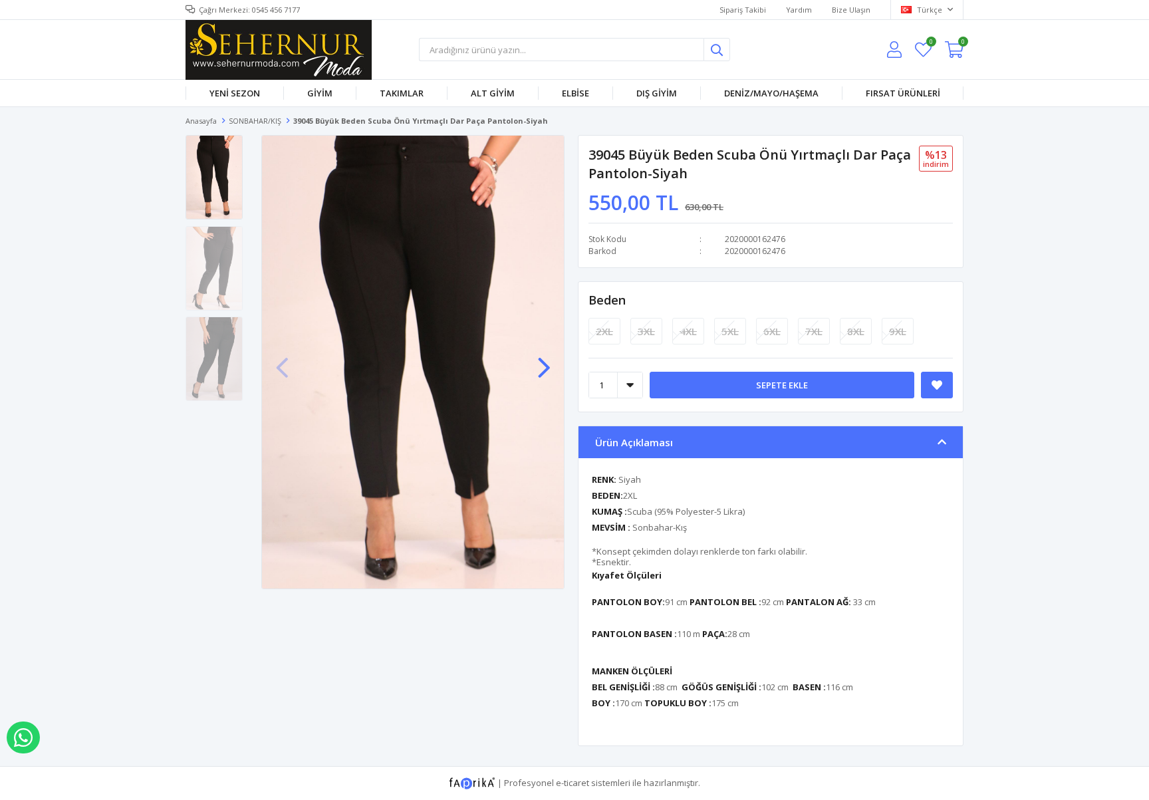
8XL (855, 331)
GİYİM (319, 93)
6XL (772, 331)
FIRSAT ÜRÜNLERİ (903, 93)
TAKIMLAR (402, 93)
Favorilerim (931, 43)
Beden (607, 300)
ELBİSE (575, 93)
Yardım (799, 10)
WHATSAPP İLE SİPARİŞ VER (23, 737)
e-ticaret (572, 782)
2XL (604, 331)
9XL (897, 331)
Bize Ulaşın (851, 10)
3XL (646, 331)
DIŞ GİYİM (656, 93)
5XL (730, 331)
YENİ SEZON (234, 93)
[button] (544, 361)
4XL (688, 331)
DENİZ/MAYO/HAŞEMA (771, 93)
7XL (814, 331)
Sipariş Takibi (742, 10)
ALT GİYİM (493, 93)
